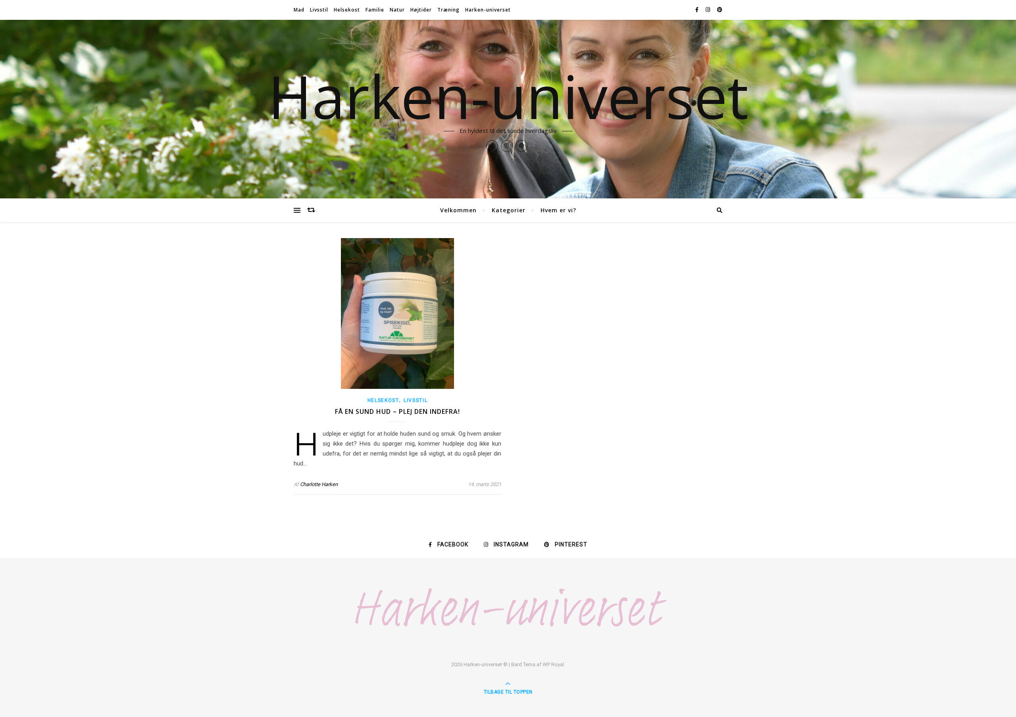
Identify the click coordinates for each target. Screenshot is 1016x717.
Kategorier (508, 210)
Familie (375, 9)
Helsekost (347, 9)
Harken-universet (488, 9)
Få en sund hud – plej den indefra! (397, 411)
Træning (448, 9)
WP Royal (553, 664)
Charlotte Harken (319, 484)
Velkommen (458, 210)
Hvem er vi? (558, 210)
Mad (299, 9)
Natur (397, 9)
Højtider (421, 9)
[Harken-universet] (508, 613)
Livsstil (319, 9)
